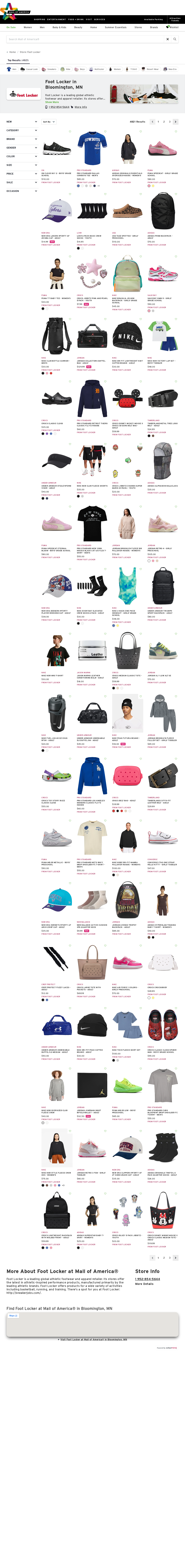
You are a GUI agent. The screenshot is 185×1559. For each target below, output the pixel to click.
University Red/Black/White (51, 373)
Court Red (122, 811)
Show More (52, 102)
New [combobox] (9, 121)
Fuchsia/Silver (149, 311)
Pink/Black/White (153, 561)
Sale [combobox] (10, 182)
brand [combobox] (11, 139)
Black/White (78, 496)
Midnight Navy (94, 186)
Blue (47, 1000)
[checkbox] (13, 69)
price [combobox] (10, 173)
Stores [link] (138, 27)
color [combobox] (11, 156)
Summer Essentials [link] (116, 27)
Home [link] (93, 27)
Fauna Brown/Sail (47, 1185)
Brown (153, 436)
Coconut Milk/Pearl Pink (149, 561)
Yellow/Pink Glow (117, 625)
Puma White (47, 308)
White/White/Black (82, 1248)
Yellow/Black (153, 186)
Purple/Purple (47, 433)
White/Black (82, 623)
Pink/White (149, 186)
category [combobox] (13, 130)
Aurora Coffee (149, 937)
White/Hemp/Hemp (47, 1123)
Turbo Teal (51, 433)
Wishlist (174, 27)
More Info (81, 107)
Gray (86, 186)
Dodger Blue (78, 186)
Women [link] (28, 27)
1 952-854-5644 (59, 107)
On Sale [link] (11, 27)
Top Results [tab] (18, 60)
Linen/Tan (117, 875)
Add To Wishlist (70, 131)
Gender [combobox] (11, 147)
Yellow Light (153, 998)
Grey (51, 1185)
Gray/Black (117, 1060)
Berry (113, 811)
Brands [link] (154, 27)
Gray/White (82, 496)
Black (78, 248)
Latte (126, 811)
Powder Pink (51, 1248)
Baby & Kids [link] (59, 27)
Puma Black (43, 308)
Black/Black (43, 433)
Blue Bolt (47, 1248)
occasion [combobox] (13, 191)
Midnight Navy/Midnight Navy (47, 498)
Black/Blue (113, 1060)
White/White (55, 433)
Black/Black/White (43, 373)
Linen (90, 186)
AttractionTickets (175, 19)
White (82, 248)
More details (144, 1284)
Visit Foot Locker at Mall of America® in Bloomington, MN (93, 1339)
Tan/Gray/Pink (157, 561)
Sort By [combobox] (46, 122)
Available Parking (153, 19)
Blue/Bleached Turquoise (113, 625)
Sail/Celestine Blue (59, 1185)
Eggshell (82, 186)
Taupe (117, 688)
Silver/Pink (153, 311)
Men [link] (42, 27)
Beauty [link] (78, 27)
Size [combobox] (9, 165)
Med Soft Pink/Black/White (47, 373)
